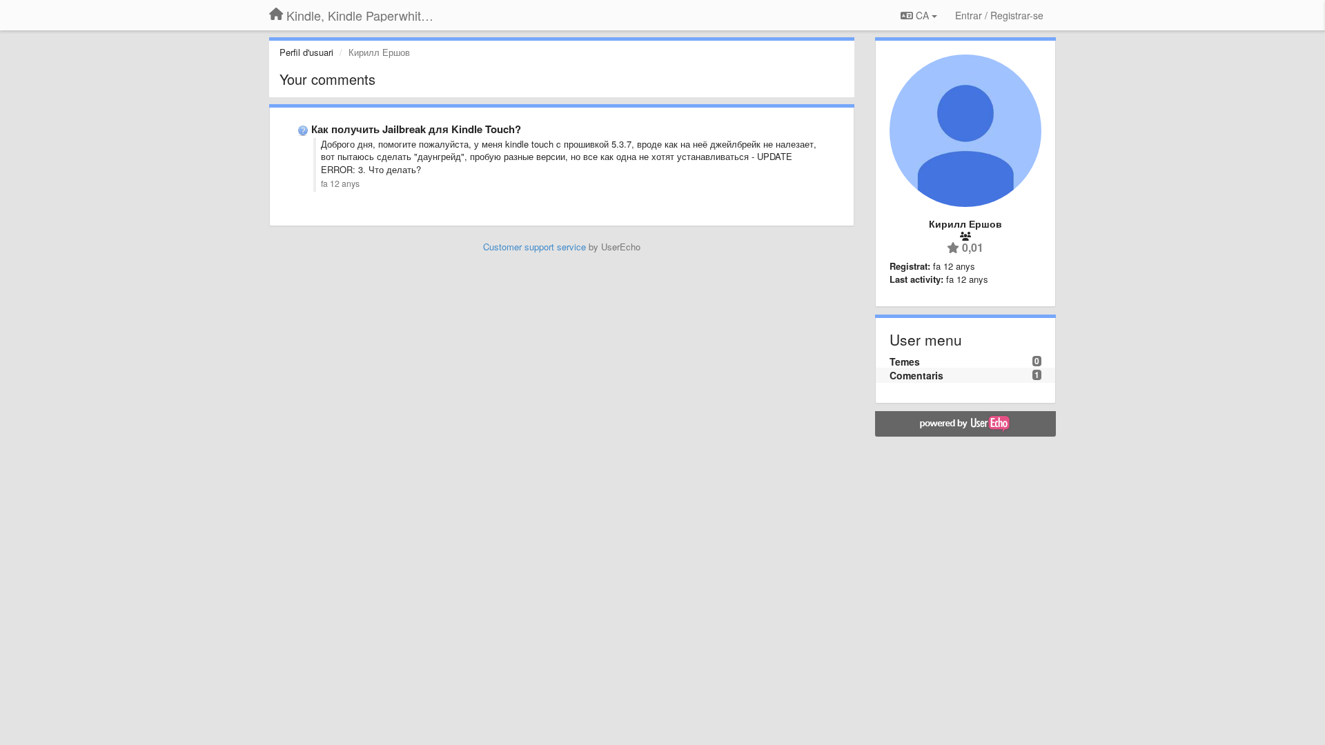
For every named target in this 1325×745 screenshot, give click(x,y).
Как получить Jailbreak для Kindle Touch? (416, 129)
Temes (905, 361)
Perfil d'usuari (306, 52)
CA (922, 15)
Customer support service (534, 246)
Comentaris (916, 375)
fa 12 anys (340, 183)
